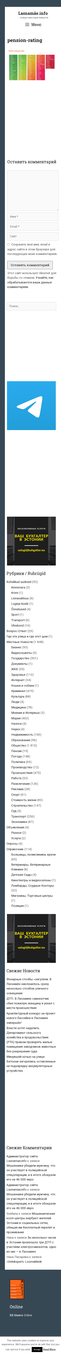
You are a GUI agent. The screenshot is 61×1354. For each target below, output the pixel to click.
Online (21, 1315)
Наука (15, 729)
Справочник (15, 849)
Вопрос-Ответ (17, 631)
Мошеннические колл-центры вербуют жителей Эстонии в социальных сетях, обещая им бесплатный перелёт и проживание (31, 1223)
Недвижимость (22, 734)
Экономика (19, 822)
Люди (15, 702)
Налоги (16, 724)
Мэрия (16, 718)
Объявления (15, 827)
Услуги (16, 838)
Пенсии (16, 751)
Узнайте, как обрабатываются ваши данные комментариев (30, 282)
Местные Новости (20, 642)
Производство (21, 767)
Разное (16, 833)
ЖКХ (14, 669)
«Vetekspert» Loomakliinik (24, 1261)
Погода (16, 756)
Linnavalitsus (20, 598)
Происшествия (22, 773)
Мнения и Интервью (25, 713)
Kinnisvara (18, 587)
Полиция (17, 906)
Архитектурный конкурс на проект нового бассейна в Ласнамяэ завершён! (31, 1018)
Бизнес (16, 647)
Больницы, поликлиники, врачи (33, 854)
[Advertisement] (30, 118)
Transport (18, 620)
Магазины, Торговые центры (32, 896)
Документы (19, 664)
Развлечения (20, 784)
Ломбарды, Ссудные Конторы (32, 885)
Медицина (18, 707)
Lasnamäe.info (33, 13)
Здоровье (18, 675)
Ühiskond (17, 625)
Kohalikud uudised (19, 582)
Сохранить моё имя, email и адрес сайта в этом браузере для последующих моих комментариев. (32, 249)
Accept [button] (37, 1349)
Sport (15, 614)
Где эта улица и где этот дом (27, 636)
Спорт (15, 794)
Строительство (22, 805)
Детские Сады (21, 875)
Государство (20, 658)
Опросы (12, 843)
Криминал (18, 691)
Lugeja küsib (19, 604)
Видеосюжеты (21, 653)
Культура (17, 696)
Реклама (17, 789)
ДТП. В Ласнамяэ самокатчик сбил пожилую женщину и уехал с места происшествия (30, 1003)
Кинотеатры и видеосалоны (31, 880)
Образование (20, 740)
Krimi (14, 593)
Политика (18, 762)
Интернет (18, 680)
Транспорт (18, 816)
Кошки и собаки (22, 685)
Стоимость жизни (23, 800)
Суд (13, 811)
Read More (49, 1349)
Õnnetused (18, 609)
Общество (18, 745)
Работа (16, 778)
